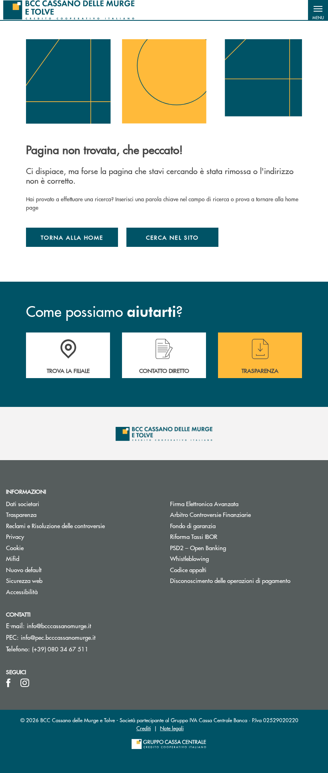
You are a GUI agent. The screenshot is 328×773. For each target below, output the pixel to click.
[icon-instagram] (24, 683)
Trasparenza (21, 514)
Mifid (12, 558)
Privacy (15, 536)
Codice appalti (188, 569)
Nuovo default (24, 569)
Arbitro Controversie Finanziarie (240, 514)
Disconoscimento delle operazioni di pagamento (230, 580)
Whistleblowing (189, 558)
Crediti (143, 728)
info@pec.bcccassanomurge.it (58, 637)
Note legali (172, 728)
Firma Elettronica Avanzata (204, 503)
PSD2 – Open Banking (228, 547)
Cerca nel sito (172, 237)
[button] (318, 10)
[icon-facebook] (8, 683)
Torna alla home (72, 237)
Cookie (15, 547)
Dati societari (22, 503)
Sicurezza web (24, 580)
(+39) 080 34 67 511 (60, 649)
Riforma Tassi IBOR (224, 536)
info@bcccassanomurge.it (59, 625)
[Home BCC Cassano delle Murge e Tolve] (69, 10)
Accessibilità (22, 591)
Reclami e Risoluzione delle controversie (55, 525)
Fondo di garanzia (223, 525)
